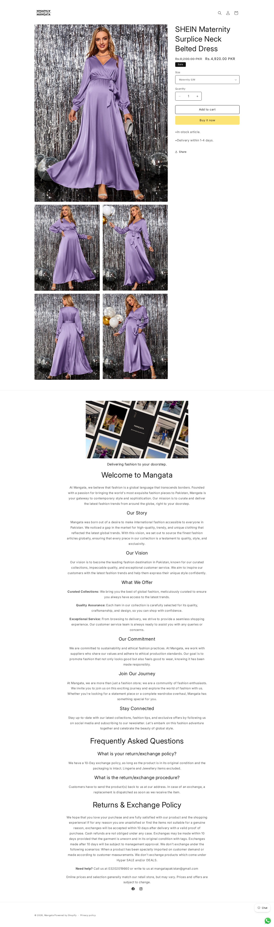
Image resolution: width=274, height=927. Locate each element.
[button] (220, 13)
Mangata (49, 915)
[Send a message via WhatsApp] (267, 920)
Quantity (180, 88)
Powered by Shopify (65, 915)
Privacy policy (88, 915)
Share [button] (183, 151)
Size (177, 72)
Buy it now (207, 120)
